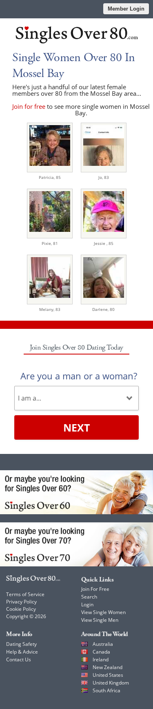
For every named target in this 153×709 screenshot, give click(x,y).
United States (108, 675)
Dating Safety (21, 644)
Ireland (101, 659)
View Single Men (99, 620)
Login (87, 604)
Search (89, 596)
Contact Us (18, 659)
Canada (101, 651)
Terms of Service (25, 594)
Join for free (28, 106)
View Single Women (103, 612)
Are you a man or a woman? (78, 376)
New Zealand (107, 667)
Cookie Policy (21, 609)
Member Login (126, 9)
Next (76, 427)
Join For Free (95, 589)
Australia (103, 644)
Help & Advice (22, 651)
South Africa (106, 690)
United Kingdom (111, 682)
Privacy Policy (21, 601)
